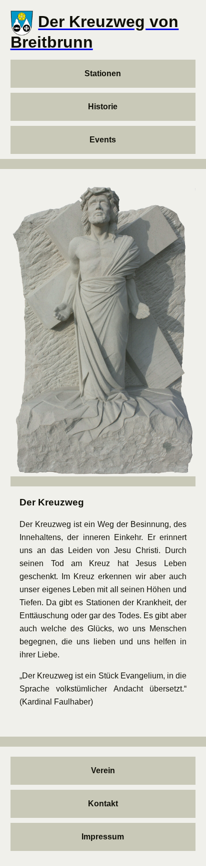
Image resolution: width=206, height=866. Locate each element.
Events (103, 139)
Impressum (103, 836)
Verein (103, 770)
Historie (103, 106)
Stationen (102, 73)
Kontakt (103, 803)
